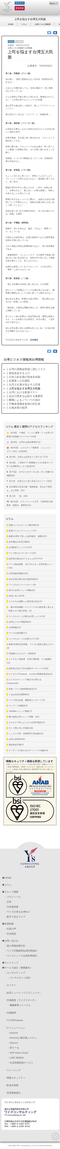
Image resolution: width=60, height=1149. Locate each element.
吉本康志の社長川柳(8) (19, 541)
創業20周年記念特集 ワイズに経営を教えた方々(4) (30, 646)
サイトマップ (11, 962)
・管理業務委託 (12, 1092)
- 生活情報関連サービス (20, 1062)
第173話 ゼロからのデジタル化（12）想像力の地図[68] (30, 473)
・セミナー (10, 985)
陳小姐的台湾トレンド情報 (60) (23, 716)
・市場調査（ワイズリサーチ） (20, 1000)
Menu (52, 3)
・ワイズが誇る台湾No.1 (17, 911)
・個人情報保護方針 (14, 945)
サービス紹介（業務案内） (18, 967)
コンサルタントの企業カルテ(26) (23, 638)
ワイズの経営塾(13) (17, 633)
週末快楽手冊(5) (16, 744)
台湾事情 (19, 41)
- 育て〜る (13, 1047)
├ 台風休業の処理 (16, 407)
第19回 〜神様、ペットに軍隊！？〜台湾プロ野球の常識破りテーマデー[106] (30, 434)
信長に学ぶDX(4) (16, 595)
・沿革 (7, 901)
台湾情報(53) (14, 627)
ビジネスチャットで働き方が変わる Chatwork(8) (25, 681)
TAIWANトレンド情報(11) (20, 711)
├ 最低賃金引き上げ (18, 373)
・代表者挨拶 (11, 906)
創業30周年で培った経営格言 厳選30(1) (27, 536)
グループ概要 (11, 891)
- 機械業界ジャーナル (19, 1005)
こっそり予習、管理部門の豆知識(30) (25, 733)
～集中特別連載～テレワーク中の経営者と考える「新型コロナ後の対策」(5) (30, 609)
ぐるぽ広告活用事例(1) (19, 694)
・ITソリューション (14, 1027)
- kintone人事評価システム (22, 1037)
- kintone (13, 1032)
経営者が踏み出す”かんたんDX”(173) (25, 558)
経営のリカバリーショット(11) (22, 530)
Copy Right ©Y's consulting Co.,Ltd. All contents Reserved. (30, 1145)
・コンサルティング (14, 972)
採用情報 (9, 923)
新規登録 (20, 8)
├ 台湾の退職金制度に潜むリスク (26, 369)
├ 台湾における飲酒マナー (22, 392)
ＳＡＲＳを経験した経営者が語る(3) (25, 601)
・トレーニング (12, 1070)
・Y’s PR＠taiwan (13, 1020)
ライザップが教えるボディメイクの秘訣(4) (28, 750)
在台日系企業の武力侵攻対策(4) (23, 579)
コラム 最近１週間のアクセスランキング (29, 426)
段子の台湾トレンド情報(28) (21, 590)
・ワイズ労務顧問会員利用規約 (20, 950)
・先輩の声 (10, 928)
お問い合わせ (11, 940)
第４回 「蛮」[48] (17, 496)
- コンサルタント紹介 (19, 977)
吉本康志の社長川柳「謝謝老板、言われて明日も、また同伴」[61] (29, 488)
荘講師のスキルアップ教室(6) (22, 653)
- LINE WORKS (16, 1057)
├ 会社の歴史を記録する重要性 (24, 396)
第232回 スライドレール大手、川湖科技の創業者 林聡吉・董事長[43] (30, 503)
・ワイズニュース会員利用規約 (20, 955)
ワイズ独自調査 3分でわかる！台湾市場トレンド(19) (30, 566)
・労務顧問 (10, 1012)
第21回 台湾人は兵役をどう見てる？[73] (27, 457)
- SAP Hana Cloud (18, 1052)
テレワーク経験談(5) (18, 705)
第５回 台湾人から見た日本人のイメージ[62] (29, 481)
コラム (24, 24)
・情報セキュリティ (14, 1077)
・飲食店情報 (11, 1085)
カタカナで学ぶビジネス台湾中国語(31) (26, 722)
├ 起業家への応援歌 (18, 380)
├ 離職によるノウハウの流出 (23, 399)
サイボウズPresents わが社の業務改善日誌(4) (30, 674)
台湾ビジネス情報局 (43, 24)
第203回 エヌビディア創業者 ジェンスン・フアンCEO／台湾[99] (30, 449)
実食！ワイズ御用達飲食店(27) (22, 689)
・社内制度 (10, 933)
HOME (10, 24)
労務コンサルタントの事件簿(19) (23, 525)
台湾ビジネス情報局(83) (19, 622)
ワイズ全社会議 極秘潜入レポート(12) (26, 700)
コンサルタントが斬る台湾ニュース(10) (26, 616)
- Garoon (13, 1042)
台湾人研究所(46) (16, 739)
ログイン (20, 3)
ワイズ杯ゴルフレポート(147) (22, 553)
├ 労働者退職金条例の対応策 (23, 403)
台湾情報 (28, 48)
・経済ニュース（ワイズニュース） (23, 992)
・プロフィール (12, 896)
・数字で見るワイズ (14, 916)
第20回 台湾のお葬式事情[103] (25, 442)
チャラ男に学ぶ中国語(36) (20, 728)
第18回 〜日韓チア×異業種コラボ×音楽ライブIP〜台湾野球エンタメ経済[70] (30, 464)
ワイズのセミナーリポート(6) (22, 584)
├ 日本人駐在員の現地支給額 (23, 376)
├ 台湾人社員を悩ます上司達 (23, 384)
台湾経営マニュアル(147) (20, 547)
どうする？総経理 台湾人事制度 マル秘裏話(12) (29, 661)
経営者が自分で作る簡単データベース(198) (28, 668)
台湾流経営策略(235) (18, 573)
